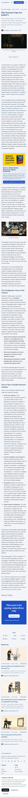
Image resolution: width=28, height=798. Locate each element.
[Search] (12, 2)
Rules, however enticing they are (10, 532)
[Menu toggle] (25, 2)
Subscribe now (14, 616)
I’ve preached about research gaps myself (13, 102)
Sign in (21, 620)
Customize (5, 793)
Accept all (5, 790)
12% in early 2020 (9, 446)
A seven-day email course (8, 583)
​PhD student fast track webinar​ (12, 589)
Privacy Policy (21, 786)
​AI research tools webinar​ (19, 587)
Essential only (14, 790)
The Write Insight (6, 9)
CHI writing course (13, 129)
